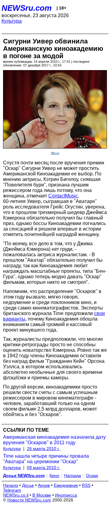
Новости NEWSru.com (29, 500)
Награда (72, 475)
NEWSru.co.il (15, 495)
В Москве (41, 495)
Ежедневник (66, 485)
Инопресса (66, 495)
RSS (86, 485)
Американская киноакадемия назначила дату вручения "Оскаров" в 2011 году (54, 439)
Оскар (92, 475)
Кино (54, 475)
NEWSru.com (27, 8)
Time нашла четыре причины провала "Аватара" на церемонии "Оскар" (46, 458)
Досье (28, 485)
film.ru (55, 153)
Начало (10, 485)
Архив (44, 485)
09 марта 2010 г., (44, 467)
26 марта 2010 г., (44, 448)
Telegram (12, 490)
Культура (12, 21)
